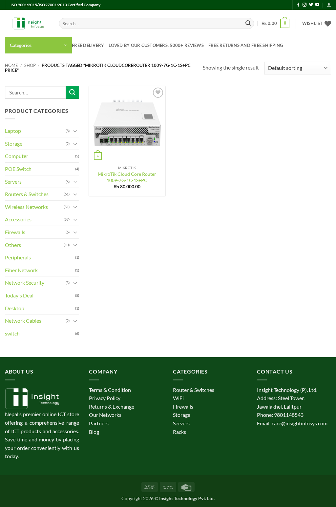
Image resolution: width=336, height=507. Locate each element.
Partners (99, 423)
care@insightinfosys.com (299, 423)
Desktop (14, 308)
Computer (16, 156)
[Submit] (248, 23)
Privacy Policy (104, 398)
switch (12, 333)
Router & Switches (193, 390)
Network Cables (23, 320)
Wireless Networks (26, 207)
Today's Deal (19, 295)
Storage (13, 143)
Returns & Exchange (111, 406)
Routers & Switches (27, 194)
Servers (13, 181)
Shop (30, 65)
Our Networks (105, 415)
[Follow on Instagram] (304, 5)
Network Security (24, 282)
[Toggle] (75, 131)
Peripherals (18, 257)
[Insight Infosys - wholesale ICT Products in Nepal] (27, 23)
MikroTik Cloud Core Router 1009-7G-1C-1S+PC (127, 177)
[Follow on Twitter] (311, 5)
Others (13, 245)
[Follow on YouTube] (317, 5)
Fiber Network (21, 270)
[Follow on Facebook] (298, 5)
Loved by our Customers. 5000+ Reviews (156, 45)
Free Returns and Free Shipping (245, 45)
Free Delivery (88, 45)
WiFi (178, 398)
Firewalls (15, 232)
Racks (179, 432)
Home (11, 65)
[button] (329, 5)
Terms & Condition (110, 390)
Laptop (13, 131)
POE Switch (18, 169)
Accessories (18, 219)
